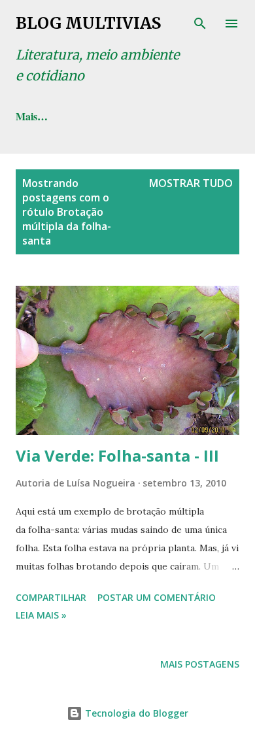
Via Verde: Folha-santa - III (117, 455)
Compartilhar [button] (51, 597)
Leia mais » (41, 615)
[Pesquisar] (200, 23)
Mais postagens (199, 664)
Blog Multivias (88, 23)
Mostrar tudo (191, 183)
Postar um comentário (156, 597)
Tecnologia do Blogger (135, 713)
